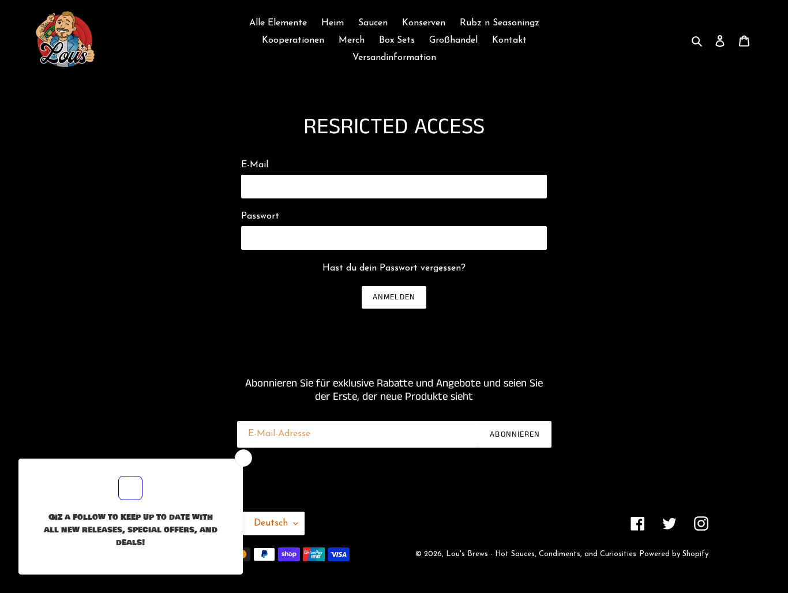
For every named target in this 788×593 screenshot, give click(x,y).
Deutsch (271, 523)
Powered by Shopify (673, 554)
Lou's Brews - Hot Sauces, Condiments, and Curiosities (541, 554)
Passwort (260, 216)
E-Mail (254, 165)
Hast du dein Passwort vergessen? (394, 268)
